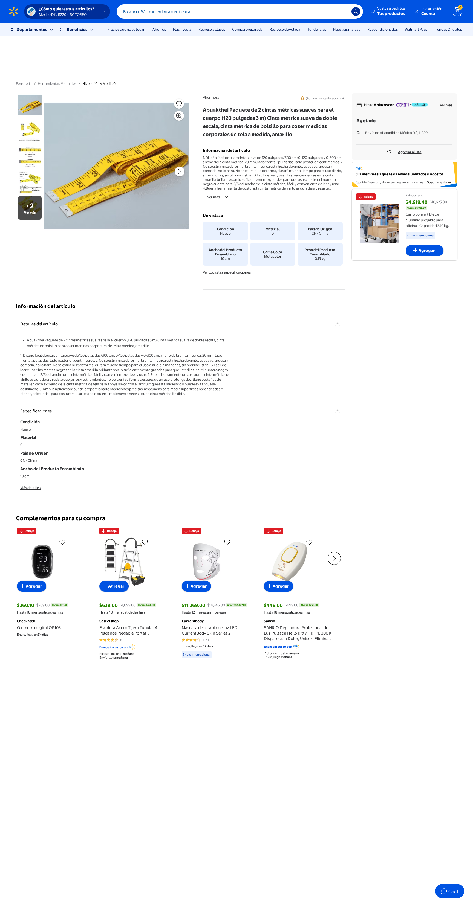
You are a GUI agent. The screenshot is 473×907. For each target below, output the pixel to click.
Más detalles (30, 488)
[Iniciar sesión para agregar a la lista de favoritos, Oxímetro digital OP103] (62, 541)
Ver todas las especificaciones (227, 272)
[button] (388, 11)
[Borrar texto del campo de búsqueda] (343, 11)
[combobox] (240, 11)
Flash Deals (182, 29)
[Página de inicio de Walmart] (14, 11)
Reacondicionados (382, 29)
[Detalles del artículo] (337, 324)
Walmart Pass (416, 29)
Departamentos (31, 29)
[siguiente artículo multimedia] (179, 171)
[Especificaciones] (337, 411)
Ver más (213, 197)
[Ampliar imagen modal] (179, 116)
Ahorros (159, 29)
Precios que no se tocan (126, 29)
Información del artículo (46, 306)
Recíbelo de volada (285, 29)
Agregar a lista (409, 152)
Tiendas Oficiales (448, 29)
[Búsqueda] (355, 11)
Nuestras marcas (346, 29)
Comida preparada (247, 29)
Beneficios (77, 29)
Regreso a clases (211, 29)
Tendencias (316, 29)
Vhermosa (211, 97)
